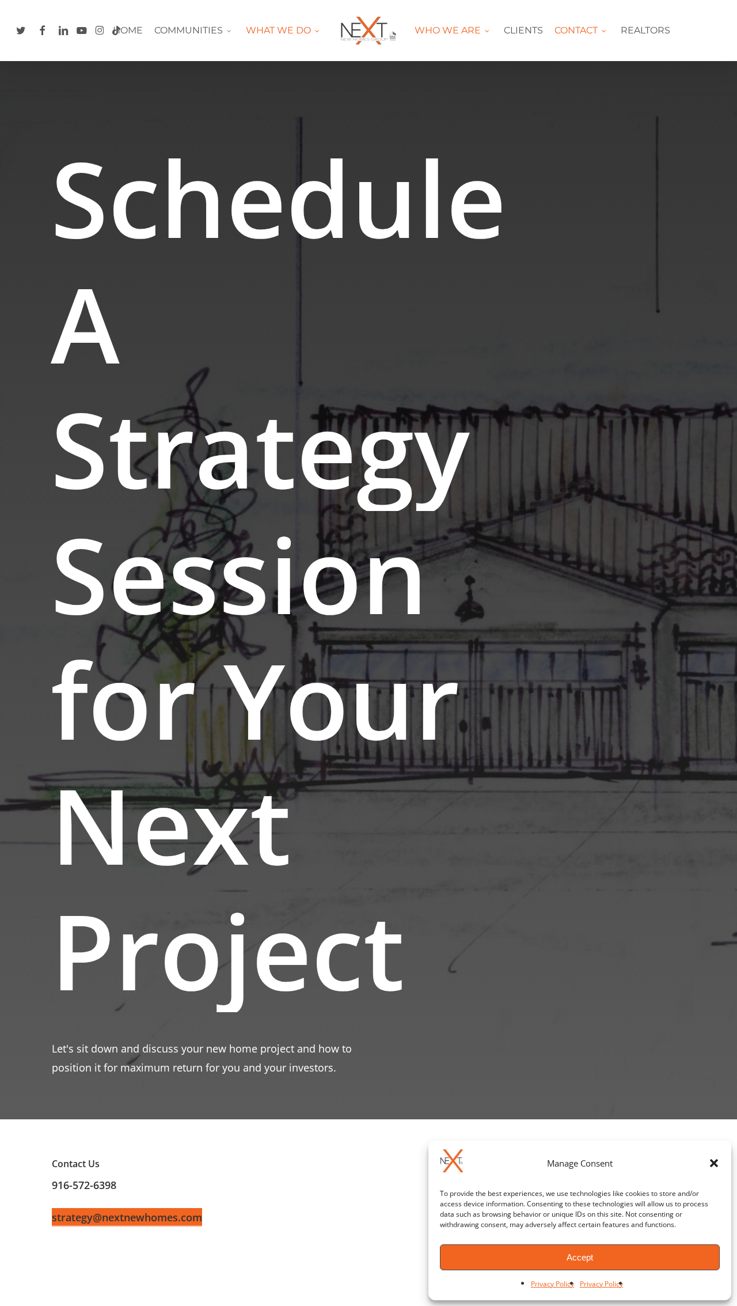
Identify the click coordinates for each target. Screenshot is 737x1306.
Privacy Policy (552, 1284)
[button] (714, 1163)
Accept (580, 1257)
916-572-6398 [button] (84, 1185)
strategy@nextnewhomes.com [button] (127, 1217)
